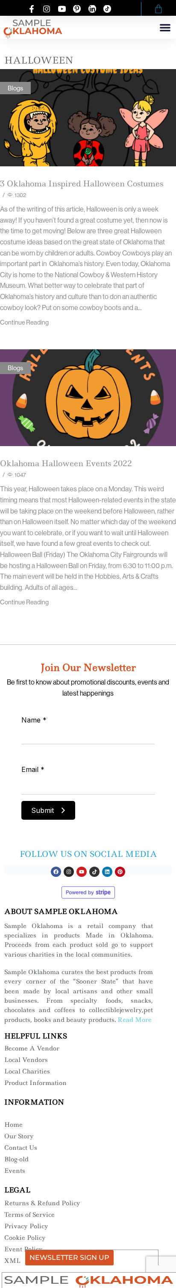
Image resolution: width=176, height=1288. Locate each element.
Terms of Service (29, 1214)
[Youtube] (81, 872)
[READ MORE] (88, 116)
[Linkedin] (107, 872)
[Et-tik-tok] (94, 872)
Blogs (15, 88)
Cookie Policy (25, 1237)
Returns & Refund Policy (42, 1203)
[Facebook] (56, 872)
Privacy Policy (26, 1226)
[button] (165, 27)
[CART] (158, 9)
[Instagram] (69, 872)
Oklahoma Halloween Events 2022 (66, 463)
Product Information (35, 1083)
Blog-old (16, 1159)
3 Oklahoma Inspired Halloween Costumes (81, 183)
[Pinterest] (120, 872)
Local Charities (27, 1071)
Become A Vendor (31, 1048)
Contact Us (20, 1147)
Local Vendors (26, 1060)
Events (14, 1170)
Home (13, 1124)
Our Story (19, 1136)
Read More (134, 1019)
